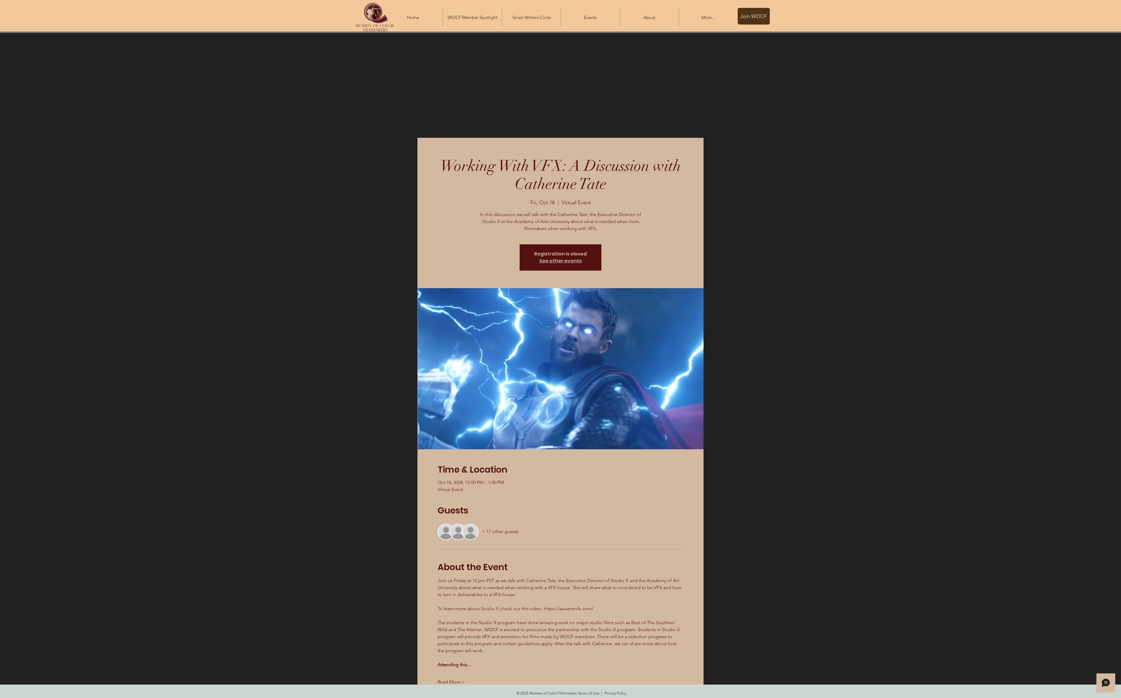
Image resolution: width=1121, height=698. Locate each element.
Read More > (451, 682)
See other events (560, 260)
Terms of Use (588, 693)
